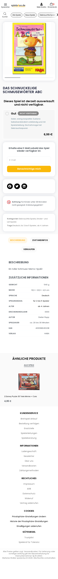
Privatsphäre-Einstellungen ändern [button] (29, 516)
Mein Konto (41, 7)
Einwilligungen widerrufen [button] (29, 526)
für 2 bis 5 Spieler (28, 225)
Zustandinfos (40, 240)
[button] (10, 186)
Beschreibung (17, 240)
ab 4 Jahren (42, 225)
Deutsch (16, 225)
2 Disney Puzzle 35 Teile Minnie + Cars (20, 396)
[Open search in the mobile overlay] (5, 15)
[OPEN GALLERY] (29, 48)
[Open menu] (5, 4)
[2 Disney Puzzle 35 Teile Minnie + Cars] (29, 381)
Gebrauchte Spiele (27, 218)
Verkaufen (29, 249)
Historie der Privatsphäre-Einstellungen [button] (29, 521)
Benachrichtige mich (29, 168)
